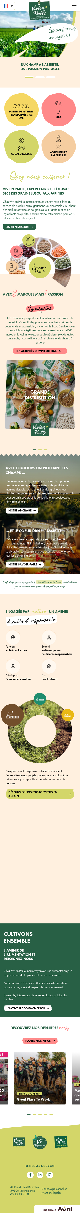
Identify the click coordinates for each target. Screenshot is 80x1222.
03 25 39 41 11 (19, 1194)
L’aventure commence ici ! (26, 1008)
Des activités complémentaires (37, 351)
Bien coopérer (29, 1093)
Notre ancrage (19, 510)
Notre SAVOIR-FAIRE (22, 564)
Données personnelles (54, 1189)
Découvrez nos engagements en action (32, 794)
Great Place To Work (33, 1099)
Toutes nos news (38, 1041)
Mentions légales (51, 1193)
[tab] (29, 77)
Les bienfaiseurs (17, 227)
